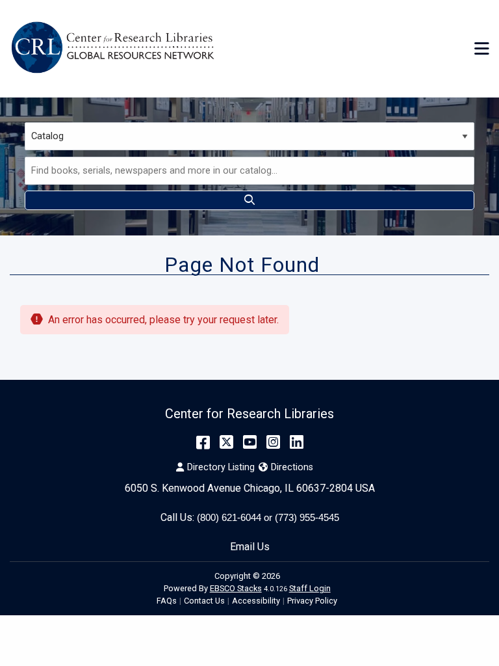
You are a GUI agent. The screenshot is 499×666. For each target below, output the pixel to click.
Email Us (250, 546)
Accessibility (256, 601)
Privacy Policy (312, 601)
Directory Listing (221, 467)
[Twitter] (226, 442)
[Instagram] (273, 442)
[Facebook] (203, 442)
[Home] (115, 49)
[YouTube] (250, 442)
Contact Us (204, 601)
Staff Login (310, 588)
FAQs (167, 601)
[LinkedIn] (296, 442)
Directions (291, 467)
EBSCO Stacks (236, 588)
